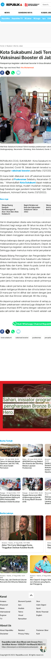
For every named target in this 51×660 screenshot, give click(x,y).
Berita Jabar (18, 46)
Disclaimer (4, 634)
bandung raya (25, 13)
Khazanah (4, 605)
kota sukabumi (6, 338)
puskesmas (36, 338)
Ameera (3, 601)
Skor (38, 601)
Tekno (20, 612)
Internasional (5, 612)
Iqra (19, 605)
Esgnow (3, 615)
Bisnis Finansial (42, 612)
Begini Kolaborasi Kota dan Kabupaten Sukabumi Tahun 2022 (32, 208)
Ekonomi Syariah (24, 601)
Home (2, 46)
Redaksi (21, 630)
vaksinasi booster (20, 170)
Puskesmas (20, 179)
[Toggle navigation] (2, 4)
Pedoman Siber (42, 630)
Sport (38, 608)
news (7, 13)
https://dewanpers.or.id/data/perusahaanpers (20, 647)
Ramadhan (22, 619)
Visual (20, 615)
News (2, 608)
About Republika (6, 630)
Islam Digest (41, 605)
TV (1, 619)
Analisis (21, 608)
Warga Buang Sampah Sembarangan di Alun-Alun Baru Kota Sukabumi (10, 209)
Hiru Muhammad (27, 67)
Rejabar (9, 46)
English (39, 615)
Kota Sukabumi (27, 182)
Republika (6, 18)
